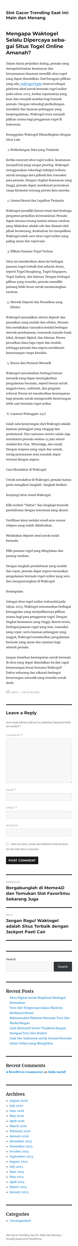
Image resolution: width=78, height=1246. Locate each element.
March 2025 (18, 1187)
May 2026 (17, 1116)
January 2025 (19, 1192)
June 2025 (17, 1171)
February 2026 (20, 1131)
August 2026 (19, 1100)
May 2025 (17, 1177)
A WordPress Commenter (24, 1072)
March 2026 (18, 1126)
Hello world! (57, 1072)
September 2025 (21, 1156)
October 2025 (19, 1151)
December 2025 (21, 1141)
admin (15, 692)
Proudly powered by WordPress (24, 1239)
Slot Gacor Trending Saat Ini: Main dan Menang (37, 15)
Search (11, 959)
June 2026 (17, 1111)
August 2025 (19, 1161)
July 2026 (16, 1105)
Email (11, 807)
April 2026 (17, 1121)
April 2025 (17, 1182)
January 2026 (19, 1136)
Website (12, 825)
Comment (14, 735)
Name (11, 790)
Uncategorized (20, 1220)
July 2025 (16, 1166)
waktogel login (31, 84)
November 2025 (21, 1146)
